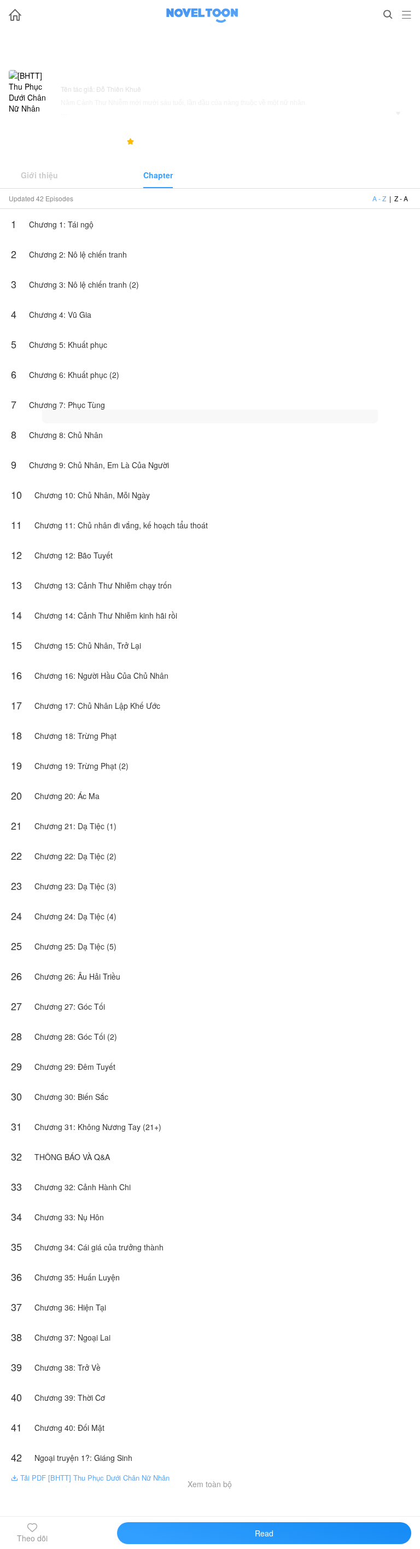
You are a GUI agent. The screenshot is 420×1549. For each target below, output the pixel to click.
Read (264, 1533)
